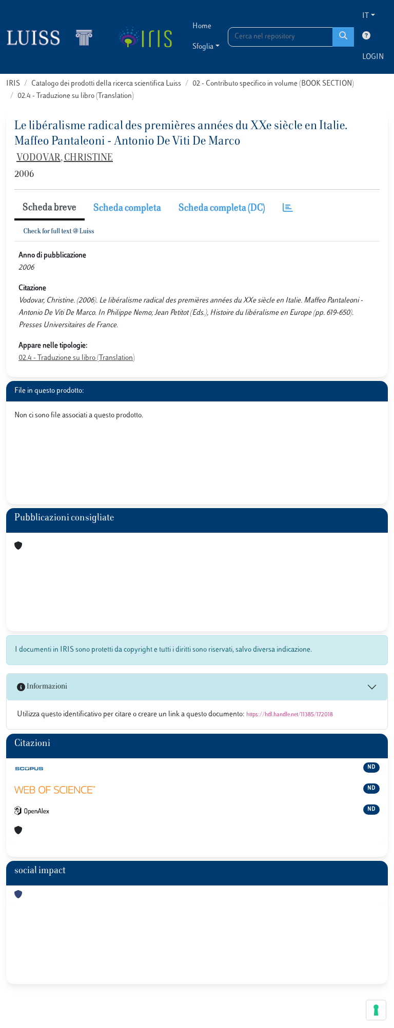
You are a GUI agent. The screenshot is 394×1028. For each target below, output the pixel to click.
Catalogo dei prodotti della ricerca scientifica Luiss (106, 84)
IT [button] (365, 16)
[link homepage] (54, 37)
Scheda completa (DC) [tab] (222, 208)
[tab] (288, 209)
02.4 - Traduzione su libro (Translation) (75, 96)
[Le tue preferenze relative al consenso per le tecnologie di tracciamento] (376, 1010)
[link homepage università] (145, 37)
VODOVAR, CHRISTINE (64, 158)
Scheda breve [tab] (49, 208)
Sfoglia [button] (202, 47)
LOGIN (373, 57)
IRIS (13, 84)
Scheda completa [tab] (127, 208)
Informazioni (46, 687)
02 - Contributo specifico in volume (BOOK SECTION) (273, 84)
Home (201, 26)
